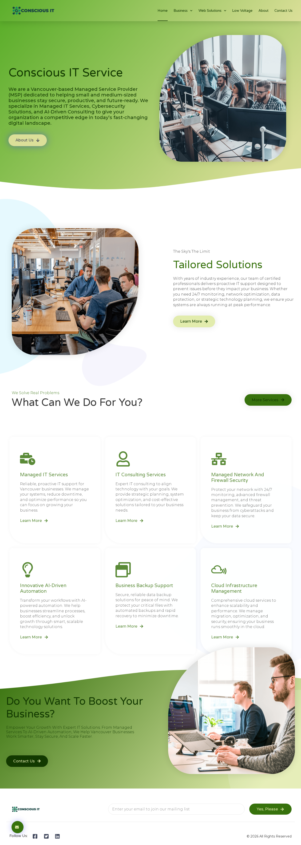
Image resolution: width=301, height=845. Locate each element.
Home (163, 10)
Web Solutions (210, 10)
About (263, 10)
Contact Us (283, 10)
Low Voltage (242, 10)
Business (181, 10)
